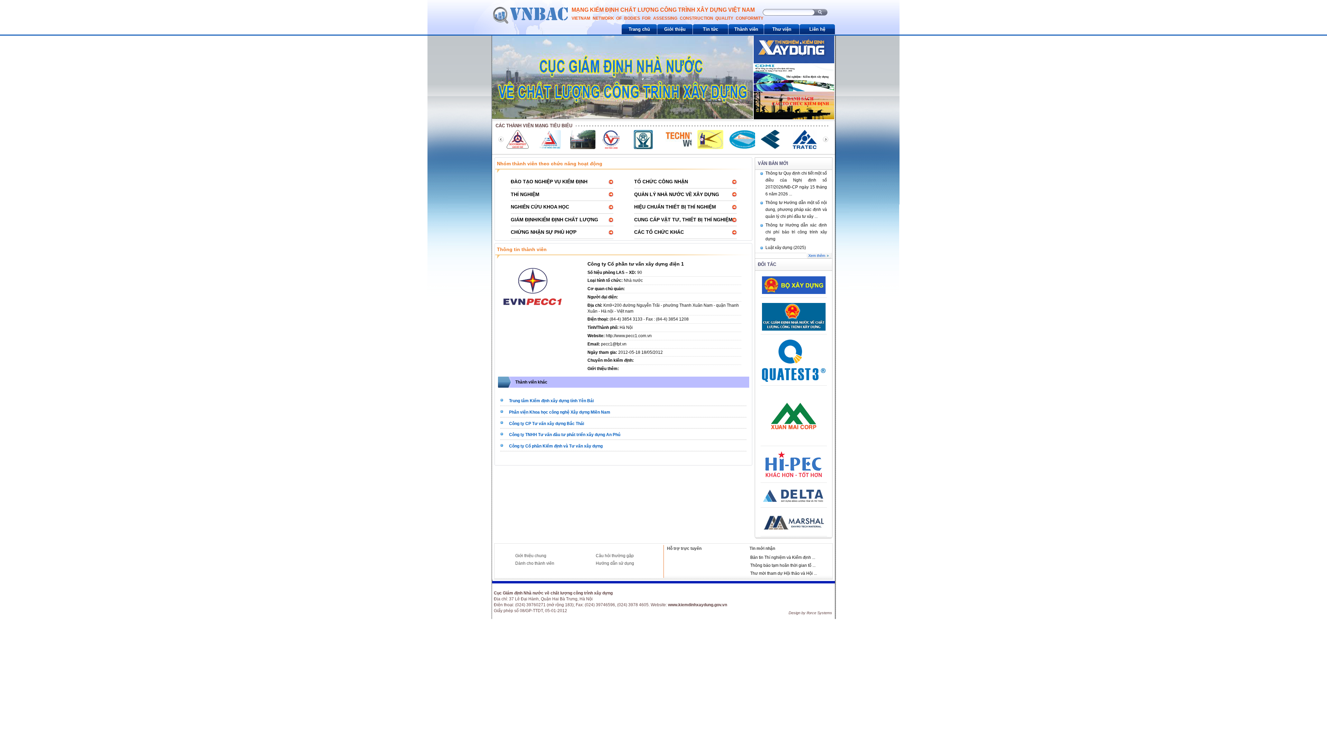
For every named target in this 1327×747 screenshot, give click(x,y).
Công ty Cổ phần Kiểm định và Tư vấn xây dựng (556, 446)
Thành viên (746, 29)
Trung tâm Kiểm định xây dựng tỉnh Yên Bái (551, 400)
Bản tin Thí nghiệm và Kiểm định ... (782, 557)
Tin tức (710, 29)
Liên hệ (817, 29)
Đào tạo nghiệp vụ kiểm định (549, 181)
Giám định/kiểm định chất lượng (554, 219)
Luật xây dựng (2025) (785, 247)
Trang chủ (639, 29)
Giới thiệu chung (530, 555)
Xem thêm (816, 255)
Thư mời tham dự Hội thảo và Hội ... (783, 573)
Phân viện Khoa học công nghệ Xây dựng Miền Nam (559, 412)
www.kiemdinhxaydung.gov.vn (697, 604)
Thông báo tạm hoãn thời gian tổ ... (783, 565)
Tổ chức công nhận (661, 181)
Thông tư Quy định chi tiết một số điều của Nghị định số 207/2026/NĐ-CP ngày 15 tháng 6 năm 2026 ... (796, 183)
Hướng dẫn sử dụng (615, 563)
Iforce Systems (819, 613)
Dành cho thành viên (534, 563)
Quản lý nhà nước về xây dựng (676, 194)
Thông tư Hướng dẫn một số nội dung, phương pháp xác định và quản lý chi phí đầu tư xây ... (796, 209)
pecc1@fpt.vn (614, 344)
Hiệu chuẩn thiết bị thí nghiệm (675, 207)
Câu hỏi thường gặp (615, 555)
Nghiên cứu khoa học (540, 207)
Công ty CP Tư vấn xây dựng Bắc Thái (546, 423)
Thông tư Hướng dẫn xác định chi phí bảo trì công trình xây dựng (796, 232)
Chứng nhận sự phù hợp (543, 232)
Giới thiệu (675, 29)
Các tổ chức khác (659, 232)
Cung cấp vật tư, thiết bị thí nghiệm (683, 219)
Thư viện (781, 29)
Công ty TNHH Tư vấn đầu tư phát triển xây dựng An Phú (564, 434)
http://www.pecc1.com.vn (629, 335)
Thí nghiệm (525, 194)
